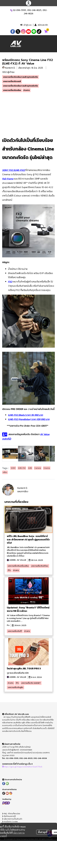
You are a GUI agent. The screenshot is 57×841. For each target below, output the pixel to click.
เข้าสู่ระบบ (28, 25)
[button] (30, 18)
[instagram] (23, 31)
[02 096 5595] (11, 10)
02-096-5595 (19, 10)
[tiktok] (39, 31)
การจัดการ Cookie (10, 821)
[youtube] (28, 31)
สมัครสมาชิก (43, 25)
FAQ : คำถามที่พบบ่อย (11, 813)
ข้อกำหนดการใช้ (9, 816)
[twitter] (18, 31)
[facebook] (12, 31)
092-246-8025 (34, 10)
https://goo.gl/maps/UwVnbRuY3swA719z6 (23, 766)
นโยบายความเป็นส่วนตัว (12, 819)
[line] (33, 31)
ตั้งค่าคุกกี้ (42, 832)
